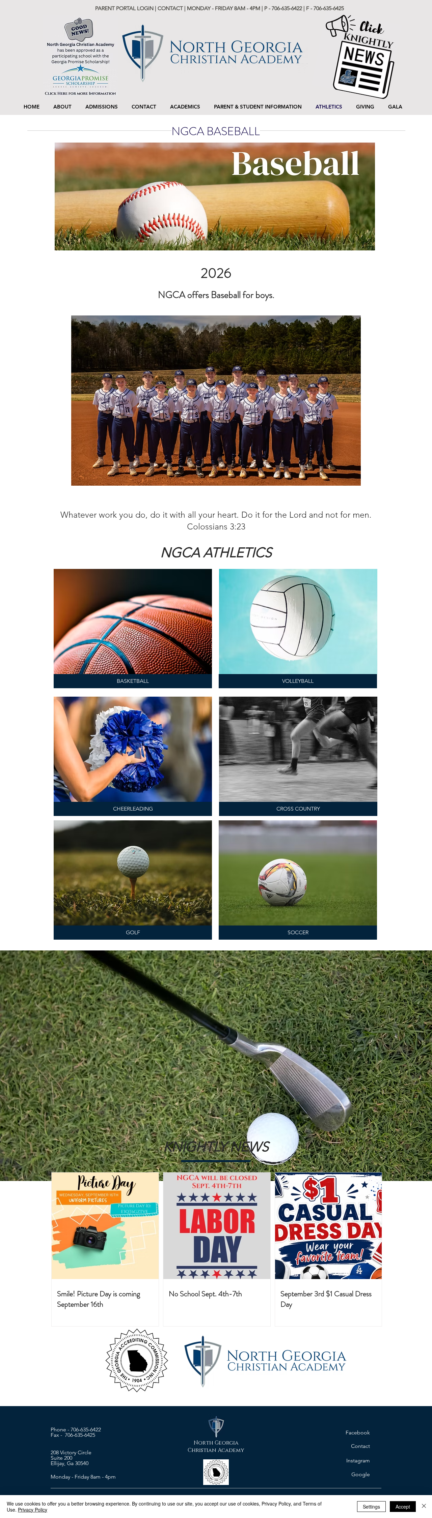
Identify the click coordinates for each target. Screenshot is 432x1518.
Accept (403, 1506)
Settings (371, 1506)
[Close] (424, 1506)
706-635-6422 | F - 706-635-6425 (308, 8)
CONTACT (170, 8)
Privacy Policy (32, 1509)
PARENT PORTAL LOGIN (125, 8)
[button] (101, 106)
